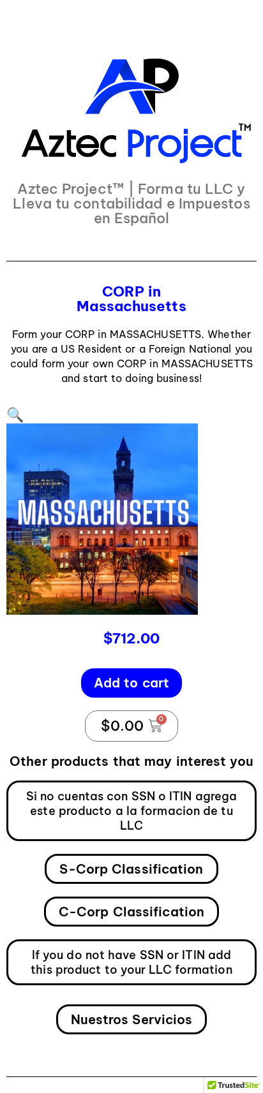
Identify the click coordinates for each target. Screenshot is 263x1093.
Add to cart (131, 683)
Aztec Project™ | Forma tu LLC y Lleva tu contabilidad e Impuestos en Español (131, 203)
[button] (15, 414)
